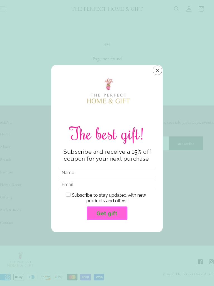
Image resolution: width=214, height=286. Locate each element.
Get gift (107, 213)
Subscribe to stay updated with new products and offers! (109, 198)
